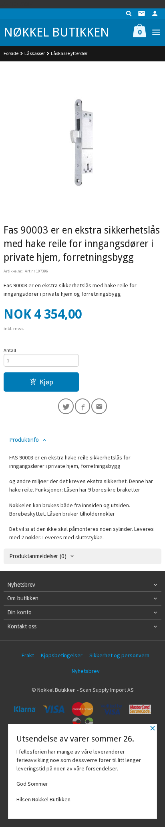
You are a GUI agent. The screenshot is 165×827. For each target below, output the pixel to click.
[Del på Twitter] (66, 406)
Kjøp (46, 382)
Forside (11, 53)
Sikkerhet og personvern (119, 655)
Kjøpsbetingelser (61, 655)
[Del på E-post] (99, 406)
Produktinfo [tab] (24, 440)
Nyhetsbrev (86, 671)
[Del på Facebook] (83, 406)
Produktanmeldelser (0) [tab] (37, 556)
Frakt (28, 655)
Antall (10, 350)
